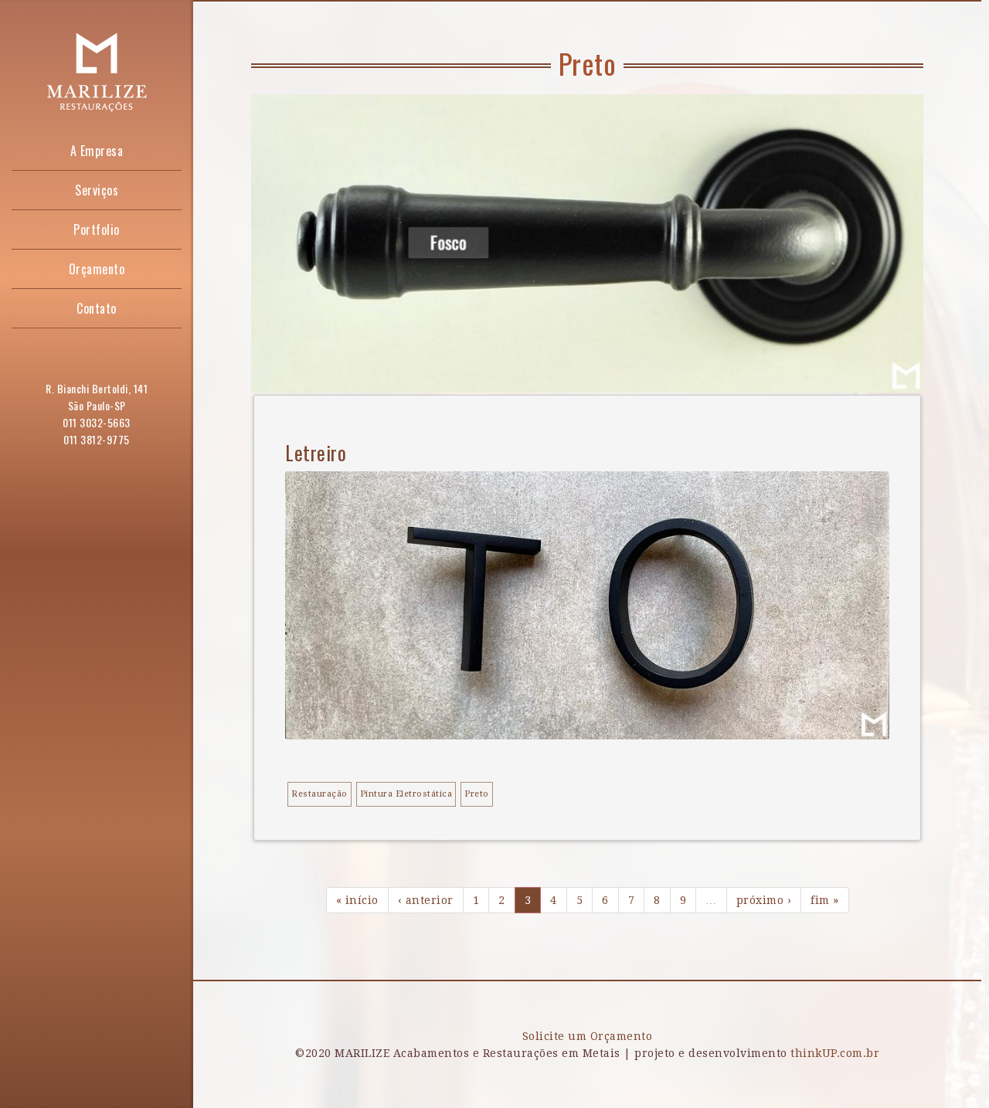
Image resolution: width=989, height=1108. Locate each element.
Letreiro (315, 452)
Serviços (96, 190)
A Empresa (97, 150)
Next (888, 357)
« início (357, 900)
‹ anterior (426, 900)
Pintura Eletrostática (406, 794)
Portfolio (96, 229)
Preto (476, 794)
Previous (842, 357)
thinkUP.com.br (834, 1053)
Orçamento (97, 269)
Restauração (319, 794)
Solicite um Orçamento (587, 1036)
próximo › (764, 900)
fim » (825, 900)
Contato (96, 308)
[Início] (96, 71)
